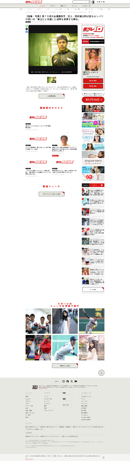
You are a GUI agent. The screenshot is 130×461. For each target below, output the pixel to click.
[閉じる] (103, 457)
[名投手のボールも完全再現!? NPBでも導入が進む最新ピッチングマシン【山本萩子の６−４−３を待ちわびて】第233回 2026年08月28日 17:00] (65, 321)
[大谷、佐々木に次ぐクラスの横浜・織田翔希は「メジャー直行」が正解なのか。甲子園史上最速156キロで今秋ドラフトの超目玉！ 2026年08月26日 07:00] (91, 321)
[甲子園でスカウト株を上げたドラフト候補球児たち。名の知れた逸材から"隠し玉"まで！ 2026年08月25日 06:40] (65, 347)
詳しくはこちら (29, 459)
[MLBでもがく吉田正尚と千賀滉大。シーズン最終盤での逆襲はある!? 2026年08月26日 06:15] (38, 347)
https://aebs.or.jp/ (43, 388)
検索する (89, 2)
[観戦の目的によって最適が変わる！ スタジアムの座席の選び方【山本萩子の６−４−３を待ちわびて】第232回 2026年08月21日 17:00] (91, 347)
